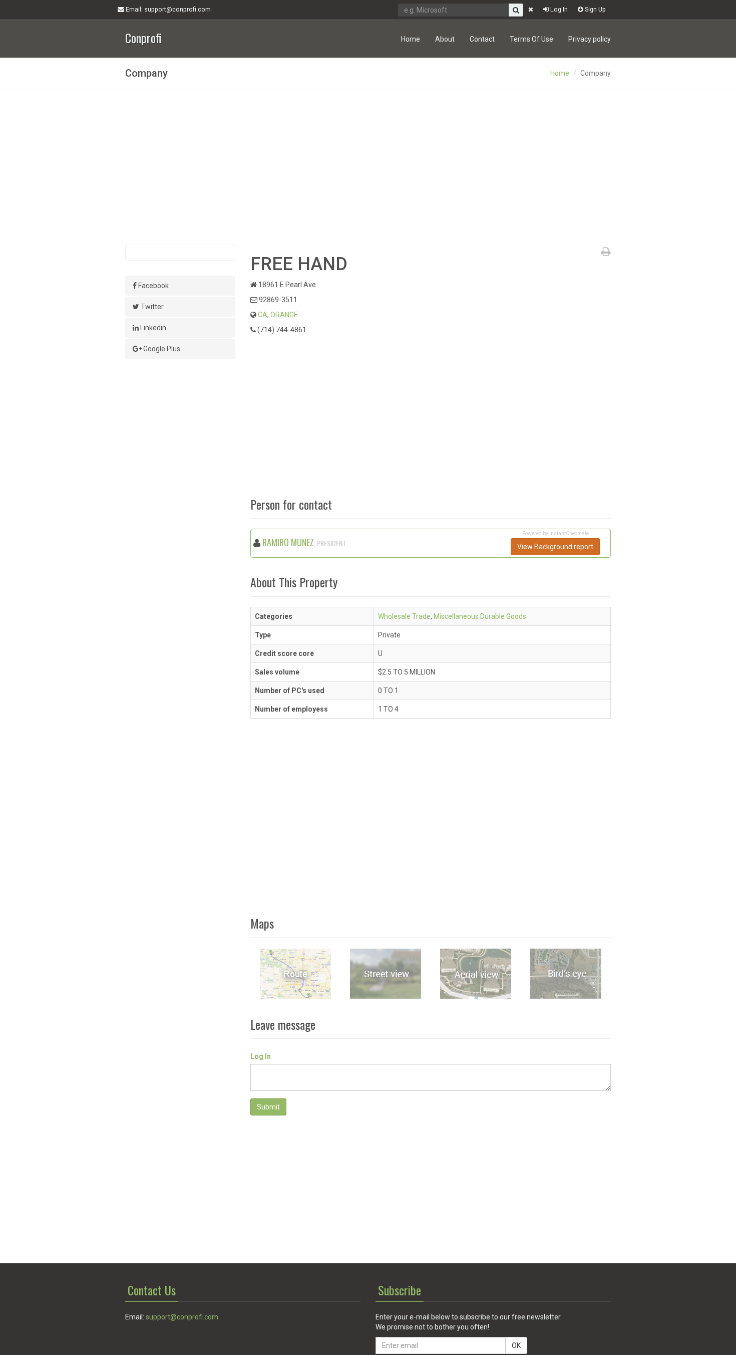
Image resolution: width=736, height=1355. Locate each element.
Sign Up (594, 9)
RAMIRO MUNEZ (288, 542)
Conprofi (143, 37)
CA (262, 315)
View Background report (555, 547)
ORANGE (284, 315)
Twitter (151, 307)
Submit (268, 1107)
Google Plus (161, 349)
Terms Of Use (531, 39)
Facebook (153, 286)
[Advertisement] (368, 167)
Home (410, 39)
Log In (558, 9)
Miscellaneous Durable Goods (480, 616)
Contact (482, 39)
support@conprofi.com (182, 1317)
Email (167, 9)
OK (516, 1345)
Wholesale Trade (404, 616)
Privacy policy (589, 39)
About (445, 39)
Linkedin (152, 328)
